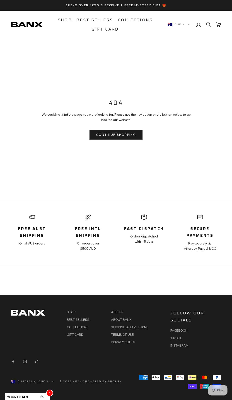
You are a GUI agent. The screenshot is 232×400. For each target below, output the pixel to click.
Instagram (179, 345)
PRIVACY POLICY (123, 342)
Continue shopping (116, 135)
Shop (65, 20)
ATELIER (117, 312)
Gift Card (105, 29)
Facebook (178, 330)
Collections (135, 20)
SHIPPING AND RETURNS (129, 327)
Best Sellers (94, 20)
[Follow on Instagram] (25, 361)
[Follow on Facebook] (13, 361)
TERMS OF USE (122, 335)
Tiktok (175, 338)
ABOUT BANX (121, 320)
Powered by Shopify (103, 381)
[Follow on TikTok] (36, 361)
